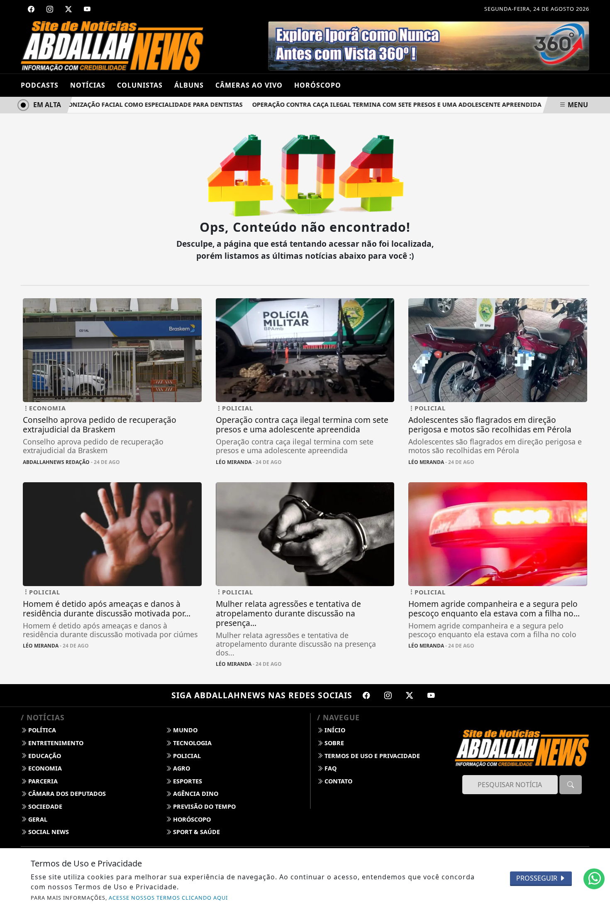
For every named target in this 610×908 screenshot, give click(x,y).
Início (334, 730)
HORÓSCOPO (317, 85)
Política (41, 730)
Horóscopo (191, 819)
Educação (44, 756)
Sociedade (44, 806)
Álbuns (189, 85)
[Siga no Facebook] (31, 9)
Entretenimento (55, 743)
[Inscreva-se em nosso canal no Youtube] (431, 695)
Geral (37, 819)
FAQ (330, 768)
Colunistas (140, 85)
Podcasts (40, 85)
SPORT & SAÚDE (195, 832)
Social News (48, 832)
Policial (186, 756)
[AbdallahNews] (112, 45)
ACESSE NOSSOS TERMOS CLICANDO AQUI (168, 897)
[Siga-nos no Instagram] (388, 695)
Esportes (186, 781)
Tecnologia (191, 743)
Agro (180, 768)
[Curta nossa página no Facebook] (366, 695)
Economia (44, 768)
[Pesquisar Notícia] (570, 784)
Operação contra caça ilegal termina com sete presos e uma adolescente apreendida (382, 104)
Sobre (333, 743)
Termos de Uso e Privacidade (371, 756)
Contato (337, 781)
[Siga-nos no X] (409, 695)
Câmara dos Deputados (66, 794)
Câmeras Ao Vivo (249, 85)
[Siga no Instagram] (49, 9)
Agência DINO (194, 794)
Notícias (87, 85)
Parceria (42, 781)
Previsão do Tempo (203, 806)
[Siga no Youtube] (87, 9)
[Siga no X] (68, 9)
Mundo (184, 730)
